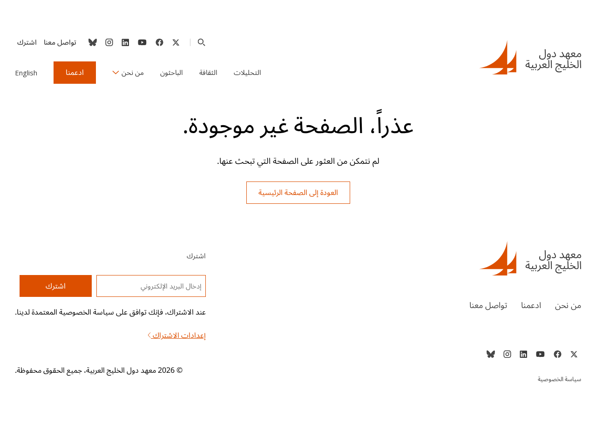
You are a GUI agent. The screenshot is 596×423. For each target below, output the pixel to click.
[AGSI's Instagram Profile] (109, 42)
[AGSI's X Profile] (176, 42)
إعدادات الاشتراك (178, 335)
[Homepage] (530, 57)
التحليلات (247, 72)
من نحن (133, 72)
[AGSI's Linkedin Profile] (125, 42)
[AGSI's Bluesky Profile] (93, 42)
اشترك (27, 42)
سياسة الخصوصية (559, 379)
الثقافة (208, 72)
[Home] (449, 258)
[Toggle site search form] (201, 42)
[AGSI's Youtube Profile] (142, 42)
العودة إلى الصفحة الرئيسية (298, 193)
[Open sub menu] (115, 72)
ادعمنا (75, 73)
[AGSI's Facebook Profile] (159, 42)
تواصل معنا (60, 42)
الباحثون (171, 72)
